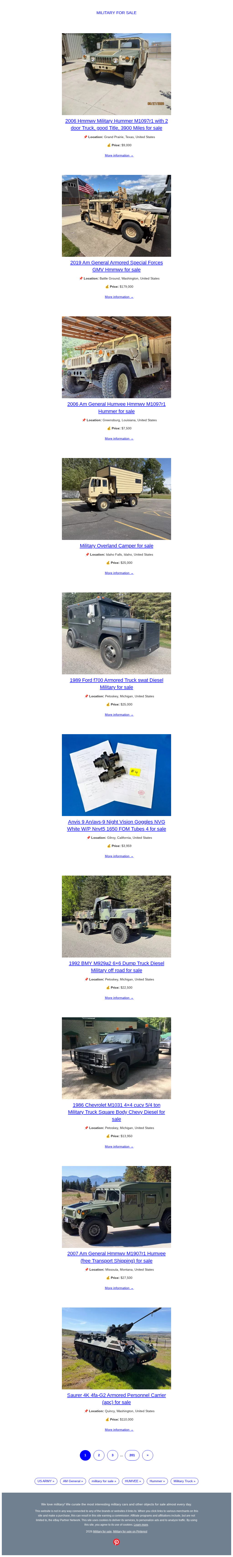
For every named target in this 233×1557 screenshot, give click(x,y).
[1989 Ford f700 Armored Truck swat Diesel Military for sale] (116, 673)
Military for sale (116, 12)
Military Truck (183, 1481)
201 (132, 1455)
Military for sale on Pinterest (130, 1531)
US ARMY (45, 1481)
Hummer (156, 1481)
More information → (119, 155)
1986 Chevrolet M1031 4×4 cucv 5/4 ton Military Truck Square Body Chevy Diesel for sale (116, 1112)
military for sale (103, 1481)
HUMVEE (131, 1481)
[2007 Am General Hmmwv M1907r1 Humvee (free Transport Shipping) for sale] (116, 1247)
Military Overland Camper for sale (116, 546)
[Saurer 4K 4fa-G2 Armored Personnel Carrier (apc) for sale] (116, 1388)
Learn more (141, 1524)
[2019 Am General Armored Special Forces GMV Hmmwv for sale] (116, 255)
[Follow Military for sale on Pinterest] (116, 1544)
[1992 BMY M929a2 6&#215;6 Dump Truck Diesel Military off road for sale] (116, 956)
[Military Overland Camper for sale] (116, 539)
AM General (71, 1481)
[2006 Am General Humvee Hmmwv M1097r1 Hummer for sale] (116, 397)
